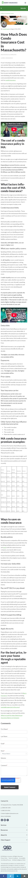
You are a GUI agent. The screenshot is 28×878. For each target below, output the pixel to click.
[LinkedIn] (2, 820)
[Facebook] (8, 820)
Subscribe (23, 8)
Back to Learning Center (8, 13)
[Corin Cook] (4, 24)
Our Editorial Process (6, 860)
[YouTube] (5, 820)
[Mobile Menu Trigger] (25, 3)
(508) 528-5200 (6, 807)
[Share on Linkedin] (17, 876)
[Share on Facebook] (3, 876)
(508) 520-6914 (6, 810)
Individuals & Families (8, 54)
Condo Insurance (7, 58)
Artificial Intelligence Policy (18, 860)
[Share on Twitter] (10, 876)
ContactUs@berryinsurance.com (9, 813)
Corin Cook (6, 29)
